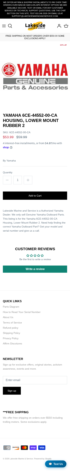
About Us (8, 317)
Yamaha (11, 160)
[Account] (58, 26)
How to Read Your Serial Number (22, 312)
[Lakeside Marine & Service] (35, 25)
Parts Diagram (11, 306)
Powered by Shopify (43, 459)
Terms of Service (12, 322)
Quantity (7, 172)
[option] (35, 76)
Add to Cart (35, 195)
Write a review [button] (35, 269)
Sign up (12, 390)
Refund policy (10, 327)
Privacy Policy (10, 338)
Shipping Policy (11, 333)
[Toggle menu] (4, 26)
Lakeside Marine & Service (21, 459)
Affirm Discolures (12, 343)
